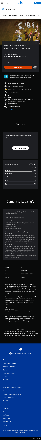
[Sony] (36, 440)
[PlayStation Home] (20, 3)
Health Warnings (9, 309)
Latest (4, 15)
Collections (13, 15)
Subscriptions (30, 15)
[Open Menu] (2, 3)
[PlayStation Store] (9, 9)
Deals (21, 15)
